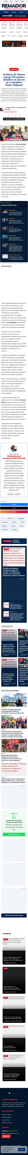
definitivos (5, 522)
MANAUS (14, 12)
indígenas (4, 526)
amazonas (13, 36)
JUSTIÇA (16, 1)
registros (14, 529)
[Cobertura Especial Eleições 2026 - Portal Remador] (7, 16)
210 (9, 36)
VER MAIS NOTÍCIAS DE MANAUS (14, 915)
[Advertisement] (14, 589)
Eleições (11, 32)
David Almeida (21, 144)
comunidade (20, 36)
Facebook (17, 494)
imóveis (23, 522)
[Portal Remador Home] (14, 1093)
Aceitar (22, 1149)
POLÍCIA (21, 12)
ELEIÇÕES (6, 12)
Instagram (10, 494)
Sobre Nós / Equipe (6, 1114)
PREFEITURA (5, 529)
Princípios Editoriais (6, 1117)
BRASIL (11, 1)
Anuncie (6, 1136)
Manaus (13, 526)
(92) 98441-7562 (13, 1131)
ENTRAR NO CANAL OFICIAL (14, 834)
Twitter (14, 508)
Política (18, 32)
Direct (14, 511)
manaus (3, 36)
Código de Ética (6, 1120)
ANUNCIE (22, 1)
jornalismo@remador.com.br (13, 1133)
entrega (14, 522)
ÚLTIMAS (5, 1)
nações (21, 526)
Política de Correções (7, 1122)
